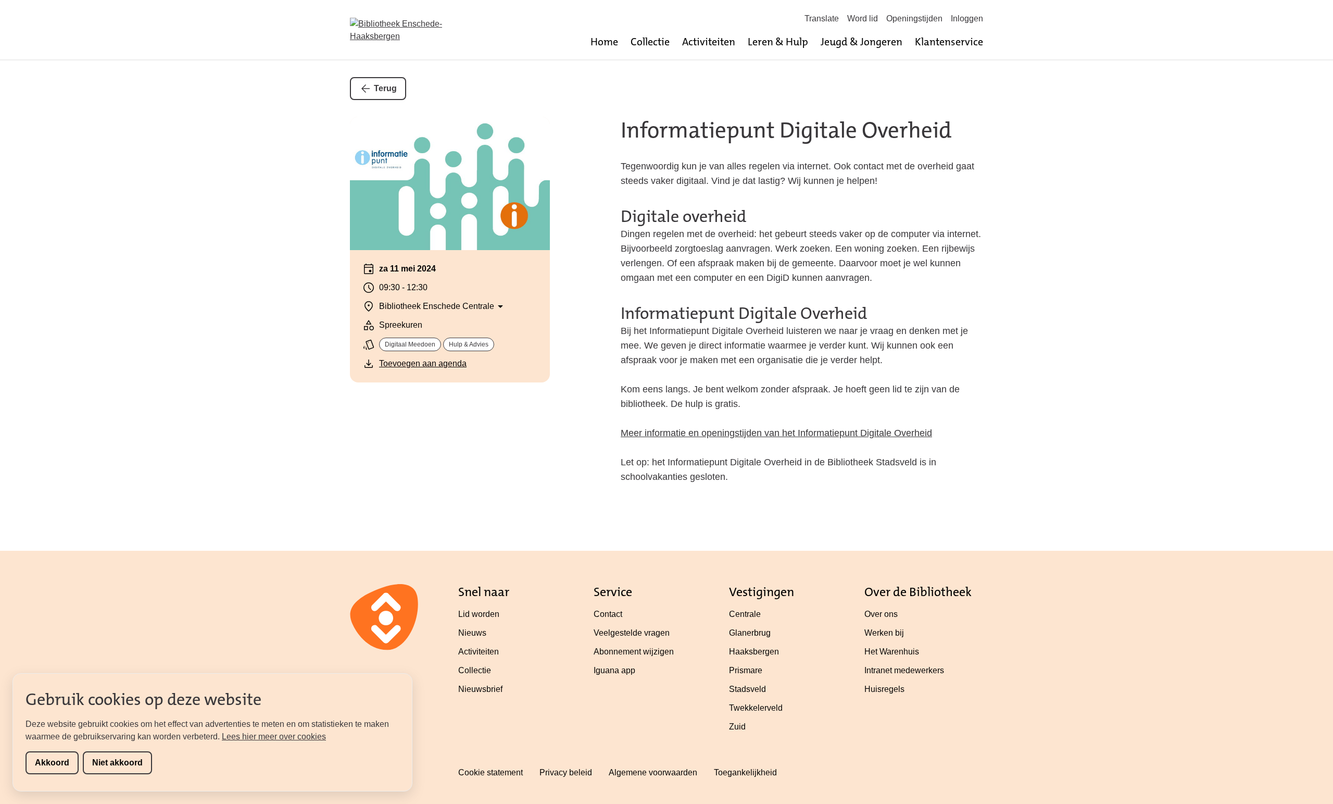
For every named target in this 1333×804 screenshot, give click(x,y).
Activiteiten (708, 41)
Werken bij (884, 632)
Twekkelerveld (756, 707)
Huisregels (884, 689)
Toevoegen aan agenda (423, 363)
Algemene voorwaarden (653, 772)
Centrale (745, 614)
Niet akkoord (117, 762)
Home (604, 41)
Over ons (881, 614)
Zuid (737, 726)
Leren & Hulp (778, 41)
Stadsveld (747, 689)
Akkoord (52, 762)
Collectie (650, 41)
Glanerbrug (750, 632)
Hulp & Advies (468, 344)
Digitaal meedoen (410, 344)
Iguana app (614, 670)
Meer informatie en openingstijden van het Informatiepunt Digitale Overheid (776, 433)
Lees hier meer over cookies (274, 736)
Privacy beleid (565, 772)
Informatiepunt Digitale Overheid (786, 130)
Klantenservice (949, 41)
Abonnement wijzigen (634, 651)
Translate (821, 18)
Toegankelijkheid (745, 772)
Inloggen (967, 18)
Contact (608, 614)
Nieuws (472, 632)
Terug (385, 88)
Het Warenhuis (891, 651)
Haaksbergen (754, 651)
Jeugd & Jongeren (861, 41)
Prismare (745, 670)
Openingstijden (914, 18)
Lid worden (478, 614)
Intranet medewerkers (904, 670)
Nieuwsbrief (480, 689)
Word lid (862, 18)
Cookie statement (490, 772)
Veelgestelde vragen (632, 632)
